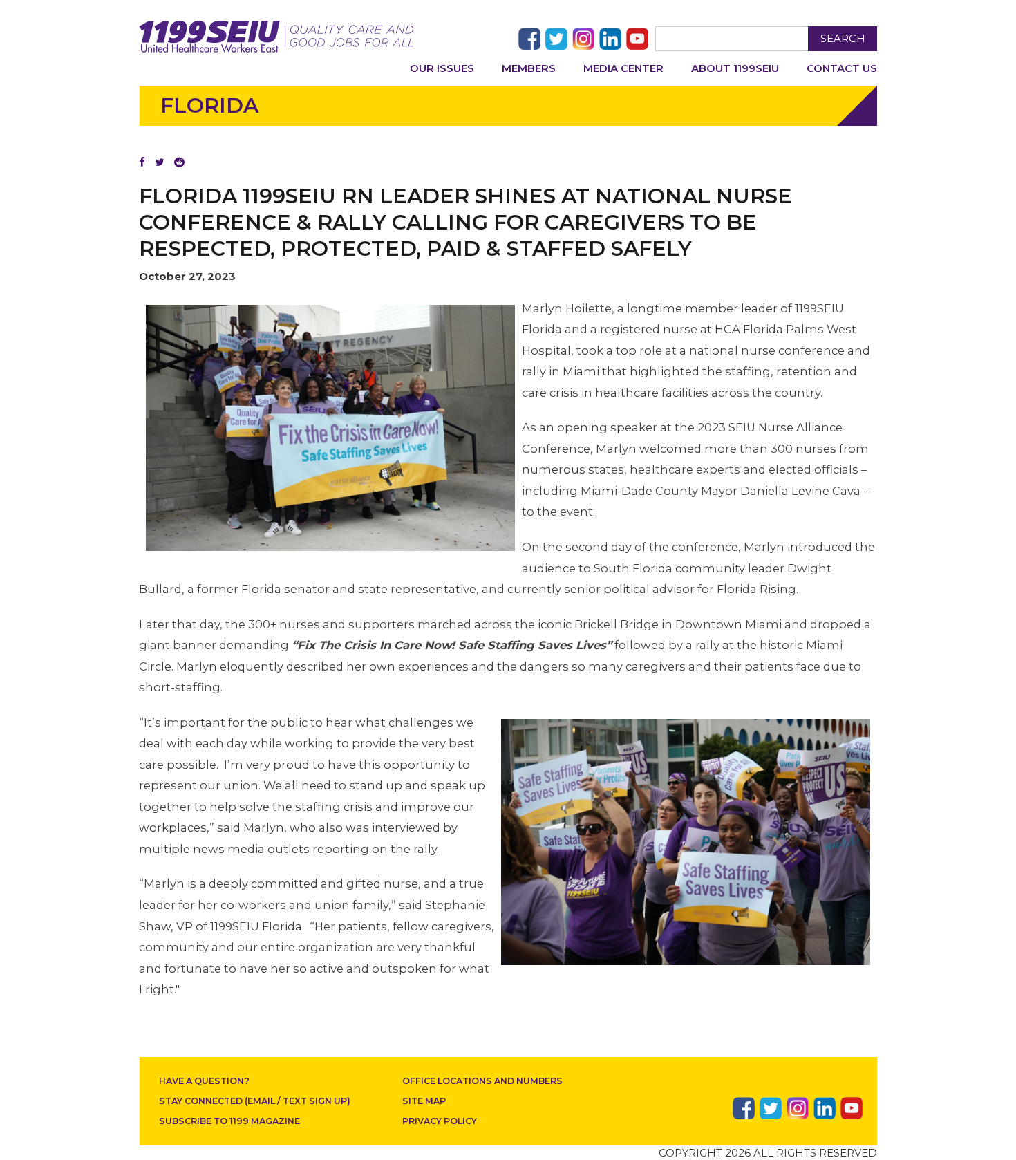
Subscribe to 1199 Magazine (229, 1121)
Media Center (623, 68)
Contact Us (842, 68)
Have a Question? (204, 1081)
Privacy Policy (439, 1121)
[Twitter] (159, 162)
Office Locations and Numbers (482, 1081)
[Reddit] (179, 162)
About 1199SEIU (735, 68)
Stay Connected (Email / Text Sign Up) (254, 1101)
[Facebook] (142, 162)
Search (842, 38)
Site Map (424, 1101)
